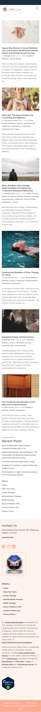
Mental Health (15, 59)
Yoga (17, 129)
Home (4, 485)
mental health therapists (14, 622)
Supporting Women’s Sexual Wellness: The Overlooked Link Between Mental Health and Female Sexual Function (20, 50)
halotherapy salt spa (26, 664)
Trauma (15, 202)
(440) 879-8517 (7, 537)
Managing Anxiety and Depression (18, 337)
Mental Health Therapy (11, 496)
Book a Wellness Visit (11, 504)
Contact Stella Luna (10, 507)
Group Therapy (8, 493)
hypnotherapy (7, 661)
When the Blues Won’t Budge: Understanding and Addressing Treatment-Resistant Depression (18, 188)
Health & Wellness (9, 123)
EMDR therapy (12, 658)
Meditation (19, 199)
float (31, 120)
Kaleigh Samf (9, 56)
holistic (20, 123)
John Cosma (8, 278)
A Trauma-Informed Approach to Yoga (18, 462)
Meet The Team (8, 489)
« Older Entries (8, 437)
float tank (20, 661)
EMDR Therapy (32, 193)
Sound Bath (26, 126)
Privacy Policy (8, 511)
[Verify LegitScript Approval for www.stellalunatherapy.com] (8, 690)
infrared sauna (7, 664)
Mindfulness (6, 126)
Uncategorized (8, 129)
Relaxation (16, 126)
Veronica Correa (10, 120)
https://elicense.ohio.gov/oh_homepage (17, 642)
